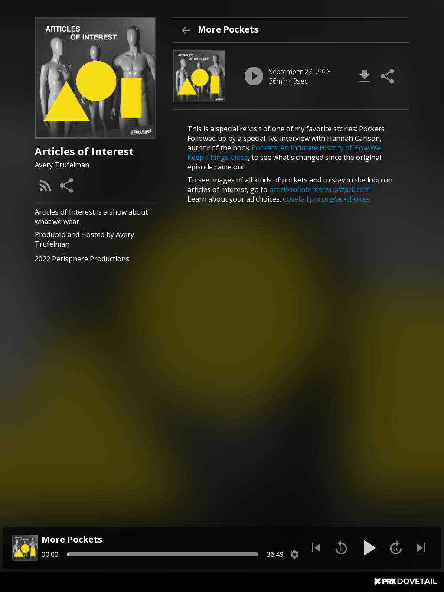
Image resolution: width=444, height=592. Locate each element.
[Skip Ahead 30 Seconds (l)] (396, 548)
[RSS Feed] (45, 185)
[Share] (67, 185)
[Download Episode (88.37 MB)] (364, 76)
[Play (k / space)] (369, 548)
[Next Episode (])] (421, 548)
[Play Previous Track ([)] (316, 548)
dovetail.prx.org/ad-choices (326, 199)
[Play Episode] (254, 76)
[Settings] (294, 554)
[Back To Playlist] (185, 30)
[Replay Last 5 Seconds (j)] (341, 548)
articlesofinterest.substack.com (319, 189)
